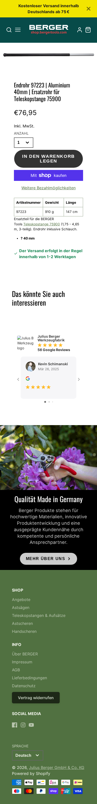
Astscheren (22, 623)
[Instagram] (23, 725)
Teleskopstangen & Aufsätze (38, 615)
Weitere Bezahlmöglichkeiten (48, 187)
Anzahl (21, 133)
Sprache (20, 746)
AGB (16, 669)
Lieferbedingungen (29, 677)
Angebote (21, 599)
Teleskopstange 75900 (41, 224)
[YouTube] (31, 725)
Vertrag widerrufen (36, 697)
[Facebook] (14, 725)
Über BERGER (25, 653)
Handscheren (24, 631)
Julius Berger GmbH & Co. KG (56, 767)
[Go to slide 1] (45, 402)
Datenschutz (24, 685)
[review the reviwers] (28, 379)
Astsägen (20, 607)
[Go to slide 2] (49, 401)
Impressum (22, 661)
